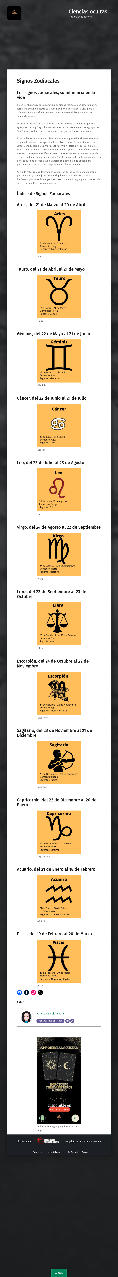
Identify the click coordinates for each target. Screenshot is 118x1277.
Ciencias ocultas (88, 11)
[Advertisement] (59, 48)
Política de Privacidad (55, 1152)
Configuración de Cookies (78, 1152)
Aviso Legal (37, 1152)
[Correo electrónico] (67, 1021)
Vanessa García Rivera (50, 1013)
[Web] (72, 1021)
